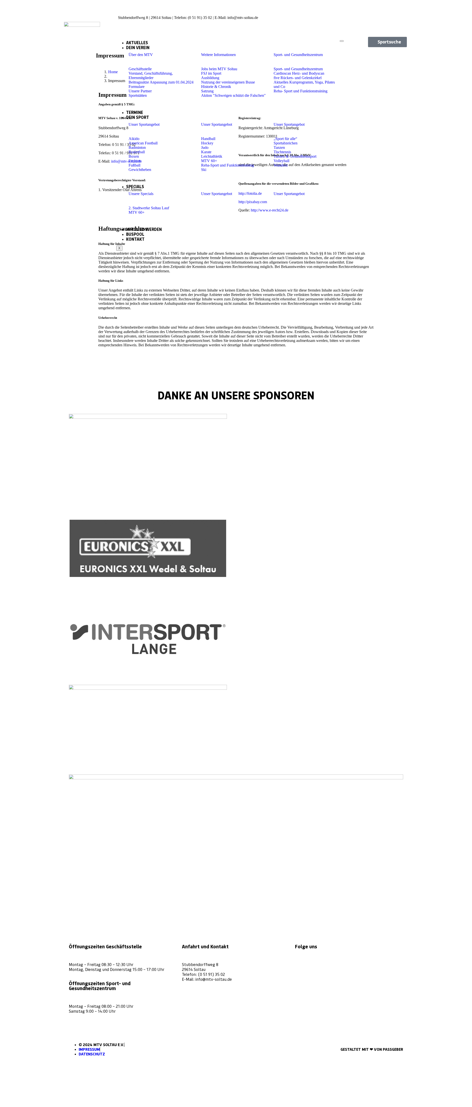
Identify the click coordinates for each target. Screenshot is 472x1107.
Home (113, 72)
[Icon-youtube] (398, 22)
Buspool (135, 234)
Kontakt (135, 239)
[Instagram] (301, 964)
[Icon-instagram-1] (381, 8)
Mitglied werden (144, 229)
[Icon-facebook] (398, 8)
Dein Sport (137, 117)
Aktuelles (137, 42)
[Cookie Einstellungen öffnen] (37, 1105)
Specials (135, 186)
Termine (134, 112)
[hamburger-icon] (342, 41)
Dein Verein (137, 47)
